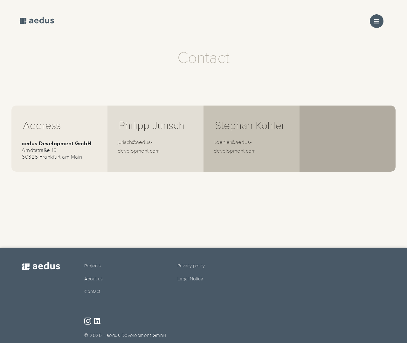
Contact (92, 291)
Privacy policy (191, 266)
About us (93, 279)
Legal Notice (190, 279)
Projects (92, 266)
